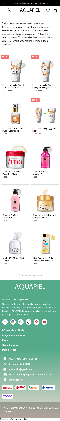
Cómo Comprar (10, 345)
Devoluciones (9, 350)
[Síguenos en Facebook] (5, 322)
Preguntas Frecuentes (13, 335)
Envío (5, 340)
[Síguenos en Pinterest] (36, 322)
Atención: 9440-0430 (19, 364)
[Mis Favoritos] (48, 8)
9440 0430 (50, 4)
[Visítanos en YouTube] (44, 322)
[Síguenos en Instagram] (13, 322)
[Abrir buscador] (9, 10)
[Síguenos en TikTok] (28, 322)
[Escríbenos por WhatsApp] (21, 322)
